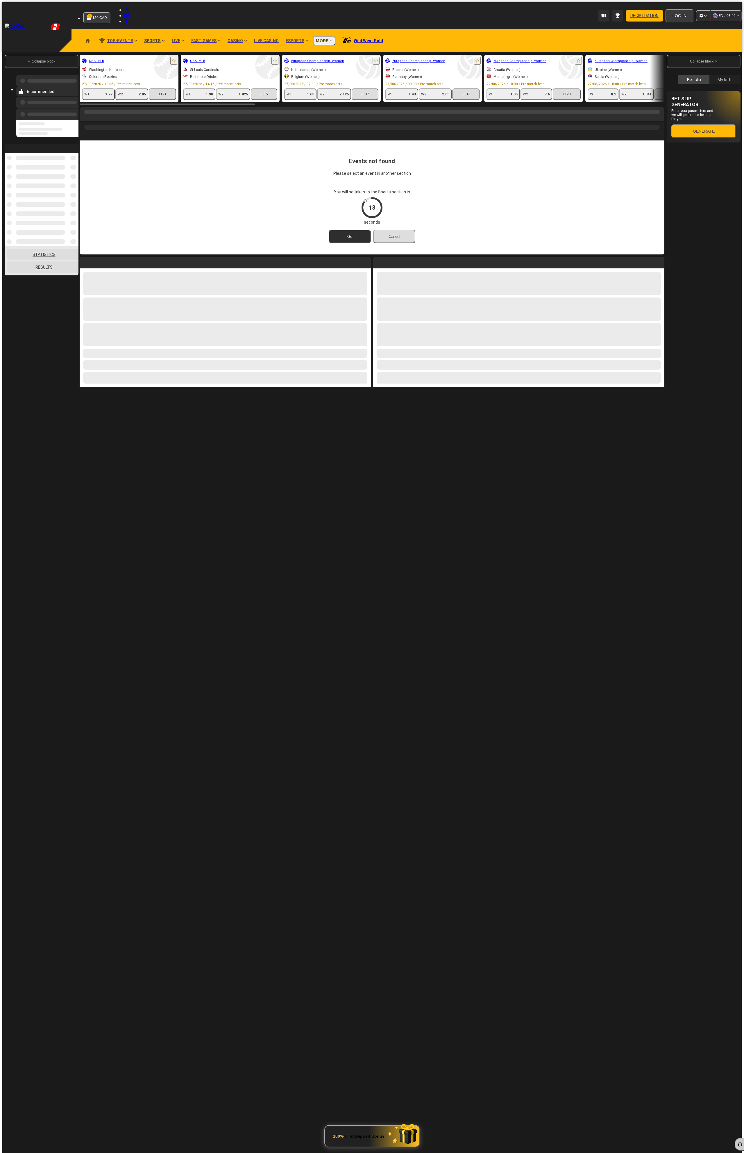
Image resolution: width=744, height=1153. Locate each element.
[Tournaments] (617, 16)
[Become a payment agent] (603, 16)
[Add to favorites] (173, 61)
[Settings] (703, 15)
